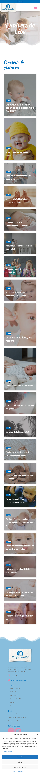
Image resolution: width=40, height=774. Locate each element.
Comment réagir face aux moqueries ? (17, 271)
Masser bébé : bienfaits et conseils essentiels (17, 200)
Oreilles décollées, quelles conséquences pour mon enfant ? (19, 522)
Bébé (8, 100)
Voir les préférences (20, 767)
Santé (9, 333)
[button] (37, 734)
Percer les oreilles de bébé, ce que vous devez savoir (19, 500)
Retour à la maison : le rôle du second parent (18, 177)
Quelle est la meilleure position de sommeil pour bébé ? (19, 454)
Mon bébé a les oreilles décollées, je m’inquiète (16, 294)
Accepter (20, 757)
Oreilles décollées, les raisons (19, 339)
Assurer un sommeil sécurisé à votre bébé (19, 247)
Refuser (20, 762)
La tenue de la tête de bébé (17, 432)
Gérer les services (7, 751)
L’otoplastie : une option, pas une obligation (20, 407)
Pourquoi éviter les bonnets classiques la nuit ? (17, 154)
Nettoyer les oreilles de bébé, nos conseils (18, 570)
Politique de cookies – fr (19, 771)
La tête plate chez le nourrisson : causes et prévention (20, 594)
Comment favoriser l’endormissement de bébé (17, 224)
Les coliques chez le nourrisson (19, 385)
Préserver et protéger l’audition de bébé (19, 617)
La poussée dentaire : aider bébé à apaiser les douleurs (20, 108)
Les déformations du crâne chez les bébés (20, 477)
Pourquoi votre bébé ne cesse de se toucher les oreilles (20, 547)
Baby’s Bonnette (15, 688)
